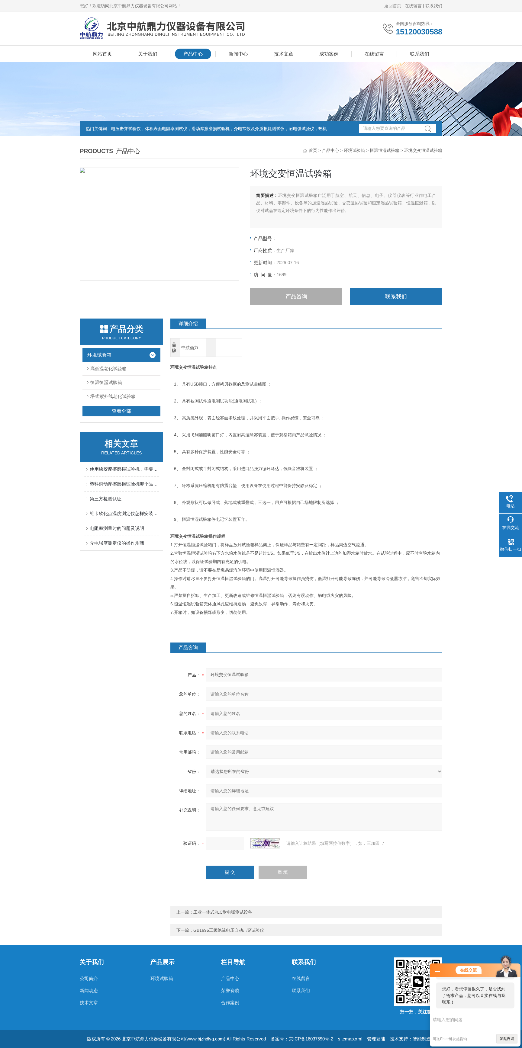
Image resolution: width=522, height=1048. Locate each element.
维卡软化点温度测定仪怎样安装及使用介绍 (124, 513)
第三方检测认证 (105, 498)
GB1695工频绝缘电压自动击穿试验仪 (228, 930)
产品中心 (193, 53)
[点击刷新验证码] (265, 843)
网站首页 (102, 53)
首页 (313, 150)
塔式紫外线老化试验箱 (113, 396)
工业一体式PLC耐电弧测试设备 (222, 912)
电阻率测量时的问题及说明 (117, 528)
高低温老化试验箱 (108, 368)
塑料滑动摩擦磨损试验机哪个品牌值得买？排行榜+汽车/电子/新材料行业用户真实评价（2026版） (124, 483)
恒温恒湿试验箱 (384, 150)
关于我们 (147, 53)
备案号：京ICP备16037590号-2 (302, 1038)
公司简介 (89, 978)
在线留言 (413, 5)
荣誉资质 (230, 990)
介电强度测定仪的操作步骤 (117, 543)
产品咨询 (296, 296)
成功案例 (329, 53)
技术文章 (283, 53)
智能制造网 (424, 1038)
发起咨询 (507, 1039)
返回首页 (392, 5)
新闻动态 (89, 990)
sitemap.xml (350, 1038)
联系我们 (433, 5)
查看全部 (121, 411)
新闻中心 (238, 53)
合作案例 (230, 1002)
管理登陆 (376, 1038)
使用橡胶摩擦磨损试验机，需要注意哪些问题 (124, 469)
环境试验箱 (354, 150)
